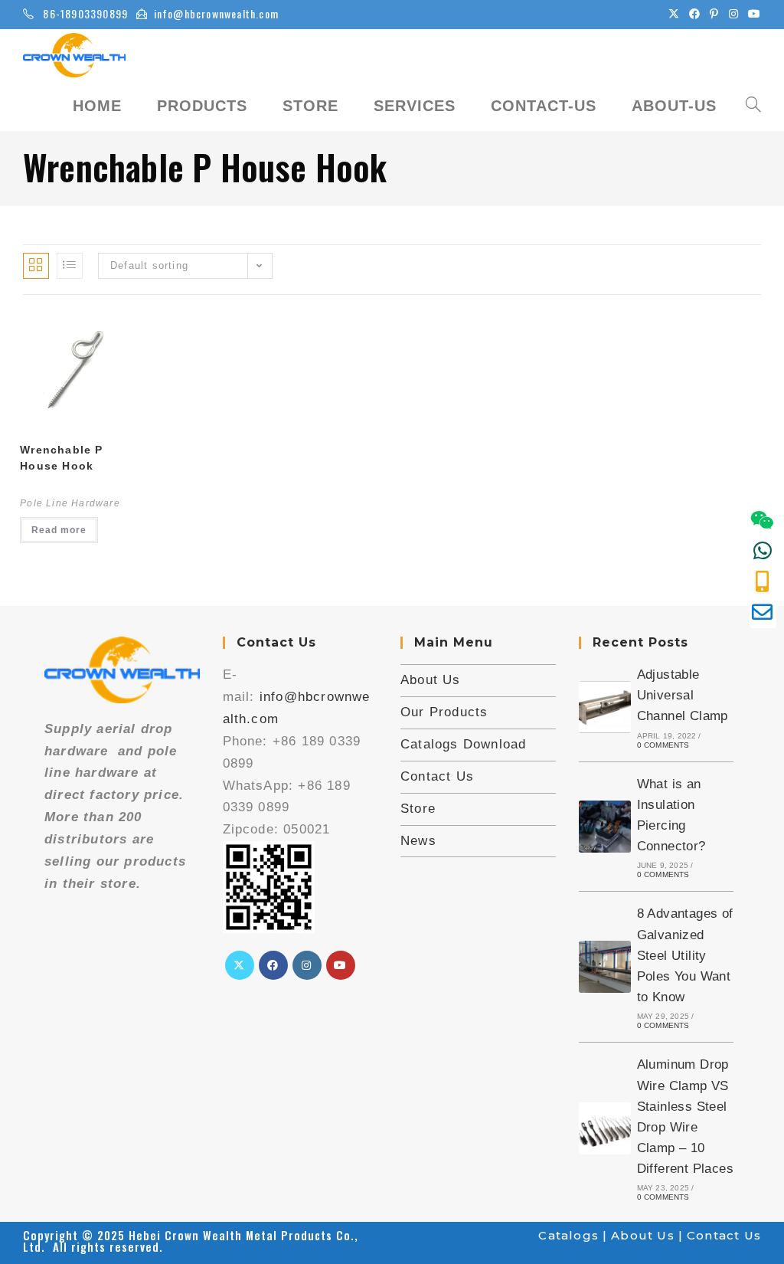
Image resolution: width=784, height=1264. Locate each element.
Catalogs (568, 1235)
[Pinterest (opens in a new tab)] (714, 13)
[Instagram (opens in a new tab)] (733, 13)
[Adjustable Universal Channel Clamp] (605, 707)
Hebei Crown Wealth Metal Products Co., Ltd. (190, 1240)
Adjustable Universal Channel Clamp (682, 695)
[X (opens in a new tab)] (674, 13)
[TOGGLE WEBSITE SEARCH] (753, 105)
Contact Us (437, 776)
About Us (430, 680)
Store (418, 808)
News (418, 840)
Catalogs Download (463, 744)
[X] (239, 965)
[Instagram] (307, 965)
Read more (59, 530)
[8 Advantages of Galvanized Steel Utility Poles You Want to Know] (605, 967)
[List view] (70, 266)
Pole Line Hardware (70, 503)
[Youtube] (340, 965)
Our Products (444, 712)
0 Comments (663, 745)
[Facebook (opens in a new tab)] (694, 13)
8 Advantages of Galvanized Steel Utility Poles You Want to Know (685, 955)
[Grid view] (36, 266)
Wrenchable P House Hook (61, 458)
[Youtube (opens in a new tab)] (752, 13)
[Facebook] (273, 965)
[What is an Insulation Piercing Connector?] (605, 827)
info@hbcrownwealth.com (216, 13)
